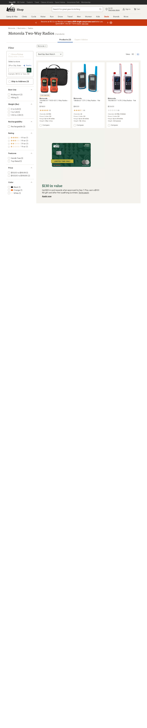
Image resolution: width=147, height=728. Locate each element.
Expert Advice (81, 39)
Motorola (11, 28)
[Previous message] (36, 22)
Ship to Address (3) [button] (20, 81)
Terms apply (83, 192)
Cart (138, 9)
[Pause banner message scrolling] (110, 22)
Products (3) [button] (65, 39)
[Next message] (107, 22)
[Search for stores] (29, 70)
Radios (30, 28)
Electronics (22, 28)
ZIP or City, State (14, 65)
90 (138, 54)
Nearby (28, 65)
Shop (20, 9)
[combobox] (77, 9)
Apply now (46, 196)
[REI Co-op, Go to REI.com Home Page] (10, 9)
